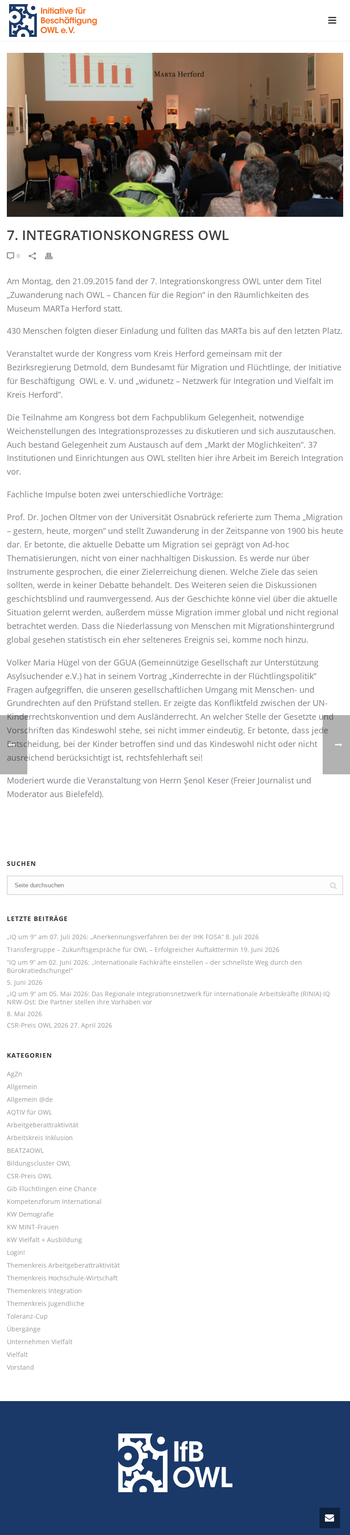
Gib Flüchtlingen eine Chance (52, 1189)
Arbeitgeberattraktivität (42, 1125)
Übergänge (24, 1329)
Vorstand (20, 1367)
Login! (16, 1252)
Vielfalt (17, 1355)
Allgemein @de (30, 1099)
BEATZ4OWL (25, 1150)
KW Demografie (30, 1214)
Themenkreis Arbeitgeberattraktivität (63, 1265)
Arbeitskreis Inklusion (40, 1138)
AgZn (14, 1074)
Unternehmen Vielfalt (39, 1342)
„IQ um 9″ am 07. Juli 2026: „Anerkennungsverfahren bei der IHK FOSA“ (115, 937)
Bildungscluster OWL (39, 1163)
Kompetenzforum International (54, 1201)
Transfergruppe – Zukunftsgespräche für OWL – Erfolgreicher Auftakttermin (122, 950)
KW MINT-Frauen (33, 1227)
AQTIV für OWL (29, 1112)
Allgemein (22, 1087)
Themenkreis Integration (44, 1291)
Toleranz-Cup (27, 1316)
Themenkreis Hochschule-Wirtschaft (62, 1278)
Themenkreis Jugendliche (45, 1304)
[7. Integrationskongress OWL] (175, 135)
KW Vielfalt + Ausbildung (44, 1240)
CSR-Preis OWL (29, 1176)
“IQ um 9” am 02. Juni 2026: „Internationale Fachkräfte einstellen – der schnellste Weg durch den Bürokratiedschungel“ (154, 966)
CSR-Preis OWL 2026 (37, 1025)
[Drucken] (53, 255)
